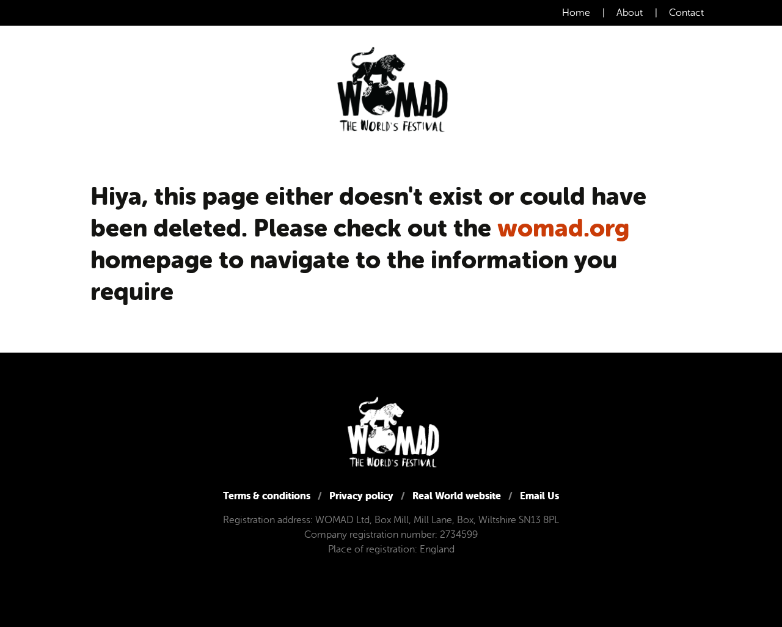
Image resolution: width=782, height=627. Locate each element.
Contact (686, 12)
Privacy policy (361, 496)
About (629, 12)
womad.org (563, 228)
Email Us (539, 496)
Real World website (456, 496)
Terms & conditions (266, 496)
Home (576, 12)
